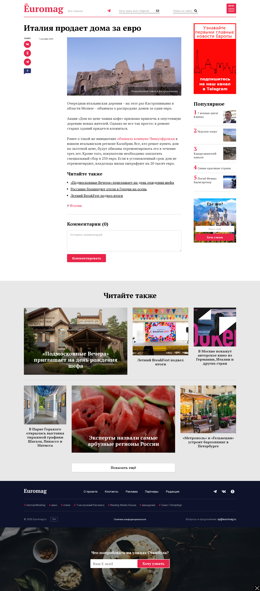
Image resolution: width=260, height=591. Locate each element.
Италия (74, 205)
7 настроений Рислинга (89, 505)
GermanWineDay (34, 505)
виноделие (147, 505)
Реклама (132, 491)
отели (65, 505)
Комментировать (86, 258)
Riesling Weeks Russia (122, 505)
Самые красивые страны (214, 168)
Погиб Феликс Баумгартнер (205, 180)
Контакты (111, 491)
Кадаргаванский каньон (205, 155)
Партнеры (151, 491)
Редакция (172, 491)
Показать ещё (123, 467)
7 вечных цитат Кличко (206, 115)
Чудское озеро (207, 131)
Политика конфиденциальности (130, 519)
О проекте (90, 491)
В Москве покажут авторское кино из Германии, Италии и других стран (215, 357)
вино (53, 505)
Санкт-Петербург (170, 505)
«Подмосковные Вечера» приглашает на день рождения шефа (122, 182)
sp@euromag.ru (227, 519)
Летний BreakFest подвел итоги (97, 195)
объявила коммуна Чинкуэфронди (146, 138)
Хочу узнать (215, 237)
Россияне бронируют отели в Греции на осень (109, 189)
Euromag (43, 8)
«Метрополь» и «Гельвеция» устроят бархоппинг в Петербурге (208, 442)
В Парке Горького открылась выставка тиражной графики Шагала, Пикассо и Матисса (45, 437)
